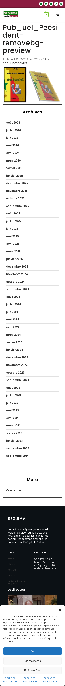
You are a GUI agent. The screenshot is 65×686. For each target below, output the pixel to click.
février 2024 (14, 342)
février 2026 (14, 168)
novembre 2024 (17, 274)
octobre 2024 (15, 282)
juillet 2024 (13, 304)
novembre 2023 (17, 365)
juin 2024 (12, 312)
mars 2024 (13, 334)
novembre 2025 (17, 191)
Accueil (11, 558)
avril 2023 (12, 418)
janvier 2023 (14, 440)
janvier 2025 (14, 259)
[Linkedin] (61, 4)
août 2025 (13, 213)
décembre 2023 (17, 357)
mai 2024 (12, 319)
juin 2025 (12, 228)
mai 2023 (12, 410)
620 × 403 (40, 59)
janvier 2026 (14, 176)
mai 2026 (12, 145)
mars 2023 (13, 425)
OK (32, 651)
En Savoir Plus (32, 670)
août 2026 (13, 122)
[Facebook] (41, 4)
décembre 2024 (17, 266)
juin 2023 (12, 403)
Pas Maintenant (32, 660)
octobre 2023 (15, 372)
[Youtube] (51, 4)
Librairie (12, 564)
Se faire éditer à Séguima (16, 582)
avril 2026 (12, 153)
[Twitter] (46, 4)
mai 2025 (12, 236)
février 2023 (14, 433)
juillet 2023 (13, 395)
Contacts (12, 575)
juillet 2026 (13, 130)
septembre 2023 (17, 380)
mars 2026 (13, 160)
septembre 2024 (17, 289)
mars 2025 (13, 251)
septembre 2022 (17, 448)
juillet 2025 (13, 221)
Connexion (13, 490)
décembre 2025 (17, 183)
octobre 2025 (15, 198)
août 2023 (13, 388)
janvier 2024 (14, 350)
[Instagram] (56, 4)
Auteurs (12, 569)
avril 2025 (12, 244)
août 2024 (13, 297)
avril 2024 (13, 327)
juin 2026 (12, 138)
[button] (60, 609)
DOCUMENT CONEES (15, 63)
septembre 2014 (17, 456)
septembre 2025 (17, 206)
